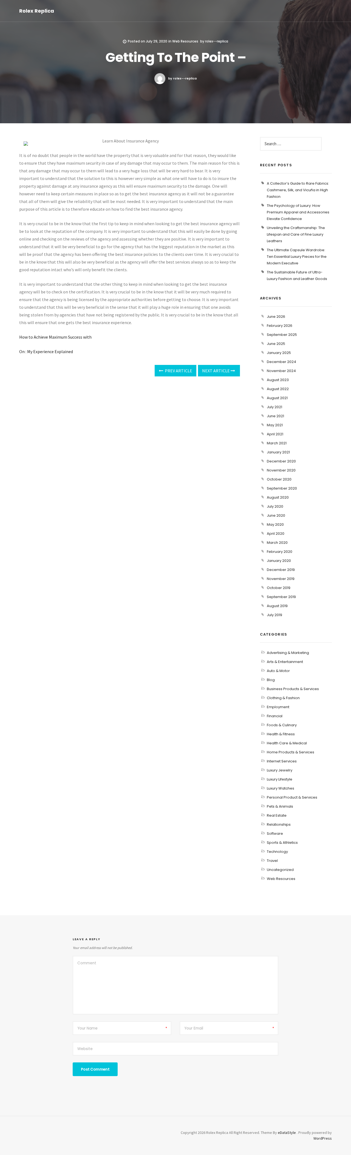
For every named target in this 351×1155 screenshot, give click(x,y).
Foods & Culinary (282, 725)
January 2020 (279, 560)
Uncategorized (280, 869)
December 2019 (281, 569)
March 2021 (277, 443)
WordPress (322, 1138)
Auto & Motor (278, 670)
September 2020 (282, 488)
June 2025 (276, 343)
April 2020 (275, 533)
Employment (278, 707)
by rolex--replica (182, 78)
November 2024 (281, 370)
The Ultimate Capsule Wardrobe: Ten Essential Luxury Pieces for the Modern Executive (297, 256)
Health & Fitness (281, 734)
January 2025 (279, 352)
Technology (277, 851)
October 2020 (279, 479)
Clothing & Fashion (283, 698)
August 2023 (278, 379)
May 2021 (275, 425)
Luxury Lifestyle (279, 779)
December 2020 (281, 461)
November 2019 (281, 578)
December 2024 (281, 361)
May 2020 (275, 524)
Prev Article (178, 370)
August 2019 (277, 605)
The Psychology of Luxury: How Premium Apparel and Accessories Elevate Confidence (298, 212)
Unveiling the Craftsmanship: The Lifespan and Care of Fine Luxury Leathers (296, 234)
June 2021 (275, 416)
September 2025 (282, 334)
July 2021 (274, 407)
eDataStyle (287, 1132)
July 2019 (274, 614)
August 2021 (277, 398)
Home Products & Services (290, 752)
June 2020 (276, 515)
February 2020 (279, 551)
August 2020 (278, 497)
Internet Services (282, 761)
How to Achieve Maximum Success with (55, 337)
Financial (274, 716)
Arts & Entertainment (285, 661)
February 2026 (279, 325)
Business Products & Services (293, 688)
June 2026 (276, 316)
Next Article (216, 370)
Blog (271, 679)
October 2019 (278, 587)
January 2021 (278, 452)
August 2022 (278, 388)
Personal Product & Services (292, 797)
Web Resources (185, 41)
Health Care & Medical (287, 743)
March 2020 (277, 542)
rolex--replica (216, 41)
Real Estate (277, 815)
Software (275, 833)
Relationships (279, 824)
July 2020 (275, 506)
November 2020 (281, 470)
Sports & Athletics (282, 842)
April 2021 (275, 434)
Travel (272, 860)
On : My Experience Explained (46, 351)
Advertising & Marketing (288, 652)
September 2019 (281, 596)
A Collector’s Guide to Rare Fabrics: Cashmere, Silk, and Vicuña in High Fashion (298, 190)
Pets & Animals (280, 806)
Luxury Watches (280, 788)
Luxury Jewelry (279, 770)
